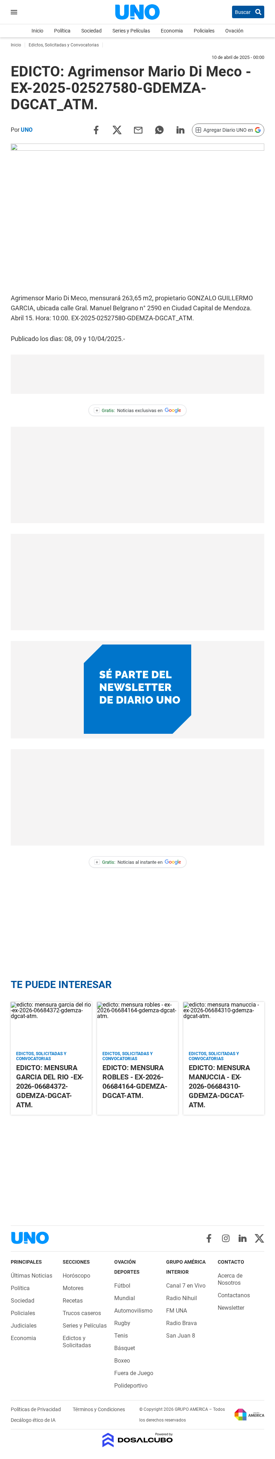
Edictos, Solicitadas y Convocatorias (41, 1056)
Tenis (121, 1335)
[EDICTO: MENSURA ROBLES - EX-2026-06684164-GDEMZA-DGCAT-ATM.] (137, 1024)
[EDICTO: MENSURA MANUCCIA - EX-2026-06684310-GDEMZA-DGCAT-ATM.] (223, 1024)
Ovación (234, 31)
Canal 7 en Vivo (186, 1285)
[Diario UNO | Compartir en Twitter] (117, 129)
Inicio (37, 31)
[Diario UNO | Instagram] (226, 1238)
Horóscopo (76, 1275)
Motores (73, 1288)
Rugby (122, 1323)
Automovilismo (133, 1310)
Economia (172, 31)
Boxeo (122, 1360)
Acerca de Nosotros (230, 1279)
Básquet (124, 1348)
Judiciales (24, 1325)
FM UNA (176, 1310)
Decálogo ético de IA (33, 1420)
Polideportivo (131, 1385)
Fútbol (122, 1285)
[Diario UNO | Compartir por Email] (138, 129)
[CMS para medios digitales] (137, 1440)
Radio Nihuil (181, 1298)
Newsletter (231, 1307)
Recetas (73, 1300)
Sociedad (91, 31)
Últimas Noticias (31, 1275)
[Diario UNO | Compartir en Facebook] (96, 129)
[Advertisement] (137, 374)
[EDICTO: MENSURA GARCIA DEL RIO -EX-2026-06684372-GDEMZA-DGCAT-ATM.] (51, 1024)
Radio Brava (181, 1323)
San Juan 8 (180, 1335)
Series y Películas (131, 31)
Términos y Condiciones (99, 1409)
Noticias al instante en (129, 862)
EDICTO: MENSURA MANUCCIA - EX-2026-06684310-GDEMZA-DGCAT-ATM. (219, 1086)
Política (62, 31)
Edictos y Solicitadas (77, 1342)
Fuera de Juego (133, 1373)
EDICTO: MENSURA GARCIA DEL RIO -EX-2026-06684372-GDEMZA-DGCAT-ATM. (50, 1086)
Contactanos (234, 1295)
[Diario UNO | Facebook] (209, 1238)
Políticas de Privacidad (36, 1409)
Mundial (124, 1298)
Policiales (204, 31)
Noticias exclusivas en (129, 410)
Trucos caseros (82, 1313)
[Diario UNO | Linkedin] (242, 1238)
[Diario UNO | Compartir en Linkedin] (180, 129)
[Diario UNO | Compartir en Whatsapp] (159, 129)
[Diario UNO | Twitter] (259, 1238)
